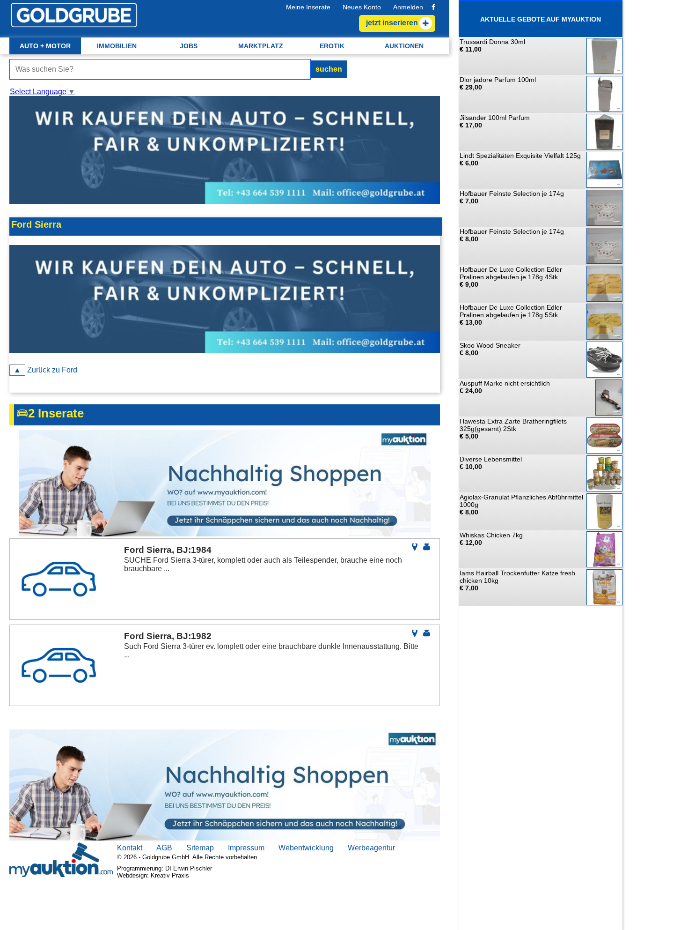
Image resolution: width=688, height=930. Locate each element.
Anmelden (408, 7)
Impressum (246, 848)
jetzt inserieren (392, 23)
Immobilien (117, 46)
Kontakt (129, 848)
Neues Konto (362, 7)
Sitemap (200, 848)
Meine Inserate (308, 7)
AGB (164, 848)
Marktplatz (260, 46)
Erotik (332, 46)
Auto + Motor (45, 46)
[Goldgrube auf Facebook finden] (433, 7)
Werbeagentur (371, 848)
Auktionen (404, 46)
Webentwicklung (306, 848)
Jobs (189, 46)
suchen (328, 69)
